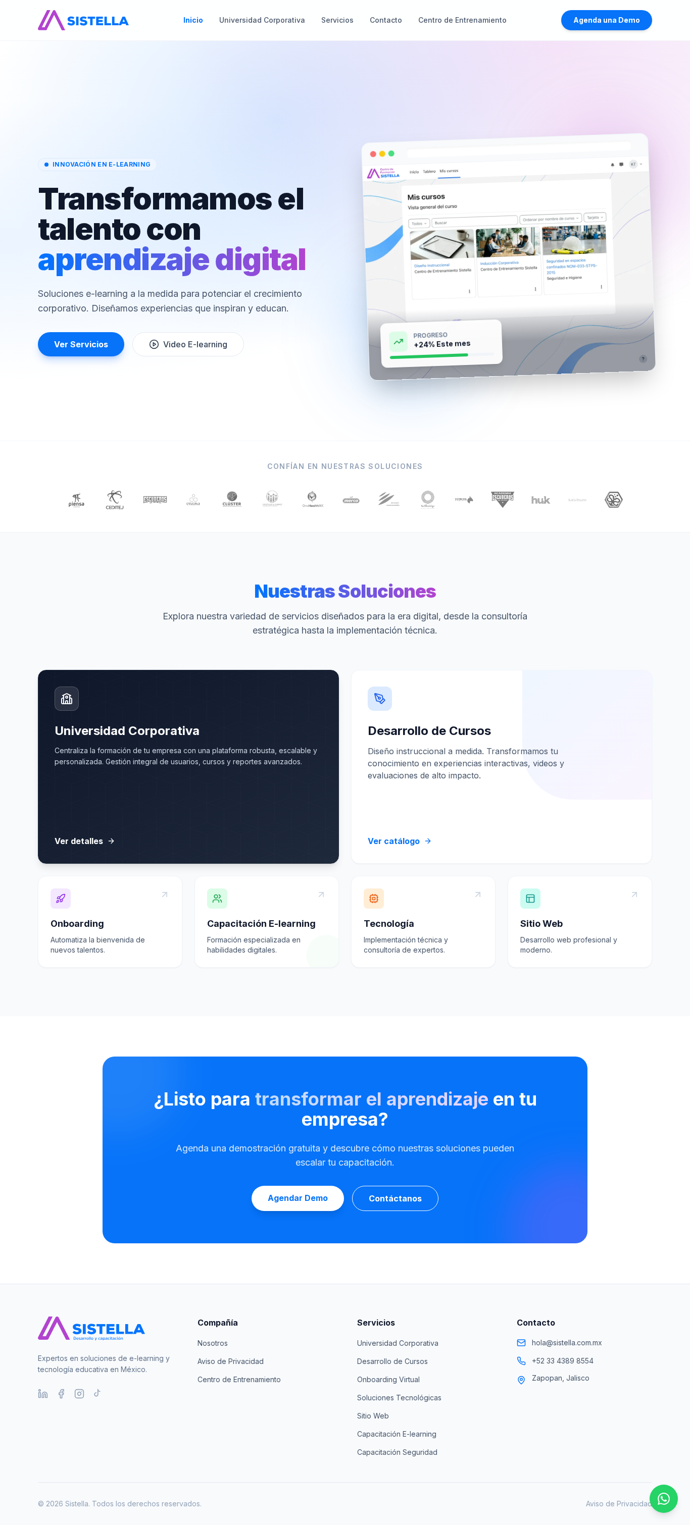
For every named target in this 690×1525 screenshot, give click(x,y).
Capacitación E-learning (396, 1434)
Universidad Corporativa (262, 20)
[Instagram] (79, 1394)
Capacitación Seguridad (397, 1452)
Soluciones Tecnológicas (399, 1397)
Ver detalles (79, 841)
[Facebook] (61, 1394)
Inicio (193, 20)
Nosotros (213, 1343)
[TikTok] (97, 1394)
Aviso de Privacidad (231, 1361)
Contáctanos (395, 1198)
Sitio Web (373, 1415)
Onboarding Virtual (388, 1379)
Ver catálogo (394, 841)
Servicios (337, 20)
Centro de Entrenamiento (462, 20)
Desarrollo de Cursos (392, 1361)
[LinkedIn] (43, 1394)
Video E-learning (195, 344)
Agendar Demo (298, 1198)
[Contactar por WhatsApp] (664, 1499)
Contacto (386, 20)
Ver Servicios (81, 344)
